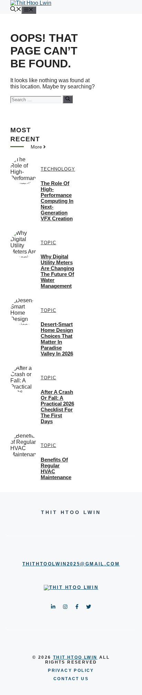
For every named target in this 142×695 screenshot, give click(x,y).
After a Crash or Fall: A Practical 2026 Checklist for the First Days (57, 406)
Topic (48, 242)
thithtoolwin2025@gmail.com (71, 564)
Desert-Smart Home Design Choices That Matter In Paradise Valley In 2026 (57, 338)
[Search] (68, 99)
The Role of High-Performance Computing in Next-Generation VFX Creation (57, 200)
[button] (15, 10)
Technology (58, 169)
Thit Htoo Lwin (75, 657)
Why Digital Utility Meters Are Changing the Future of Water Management (57, 271)
